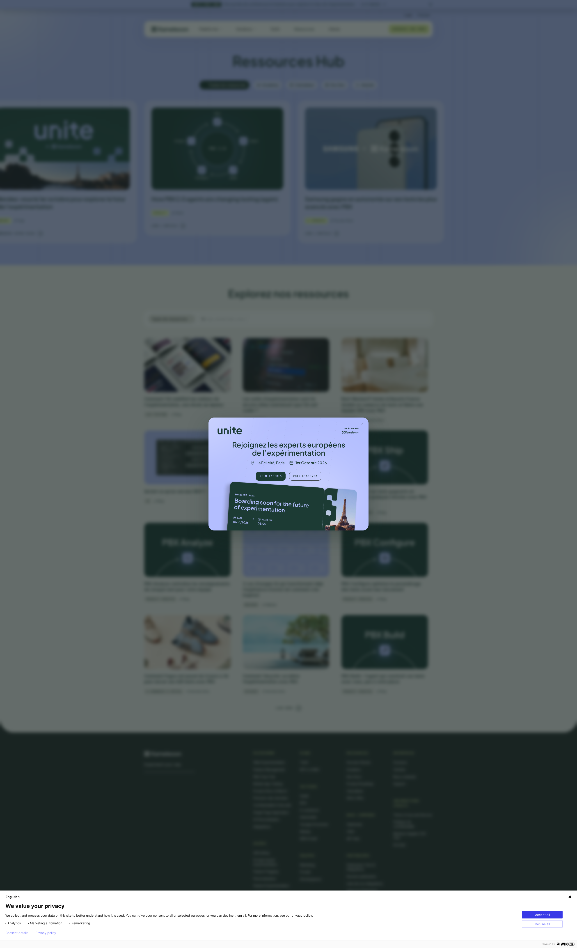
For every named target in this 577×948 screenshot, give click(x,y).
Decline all (542, 924)
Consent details (16, 933)
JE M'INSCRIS (271, 476)
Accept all (542, 915)
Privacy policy (45, 933)
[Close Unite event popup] (362, 423)
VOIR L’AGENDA (305, 476)
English (11, 897)
